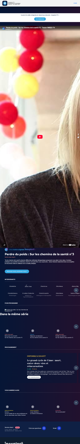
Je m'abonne (40, 19)
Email (54, 428)
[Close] (1, 3)
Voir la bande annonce (34, 377)
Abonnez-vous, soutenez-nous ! (17, 271)
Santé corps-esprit (10, 257)
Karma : (16, 413)
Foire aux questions (35, 428)
